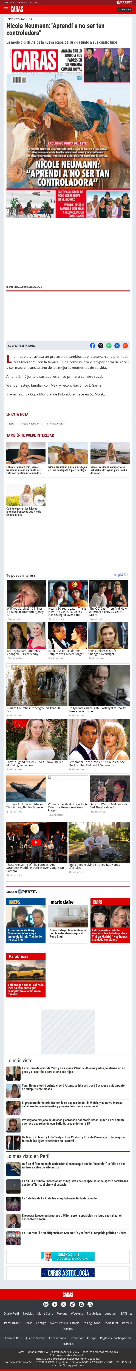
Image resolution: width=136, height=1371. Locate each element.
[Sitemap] (90, 1304)
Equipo (92, 1338)
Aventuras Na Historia (64, 1323)
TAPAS (10, 18)
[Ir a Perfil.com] (124, 3)
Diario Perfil (11, 1313)
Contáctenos (57, 1338)
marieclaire (67, 902)
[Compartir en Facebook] (92, 345)
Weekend (77, 1313)
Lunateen (111, 1313)
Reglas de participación (115, 1338)
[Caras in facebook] (54, 1304)
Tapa (11, 423)
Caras (28, 1323)
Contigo (41, 1323)
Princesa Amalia (55, 423)
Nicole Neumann (30, 423)
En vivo (126, 9)
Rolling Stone (91, 1323)
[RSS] (81, 1304)
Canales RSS (13, 1338)
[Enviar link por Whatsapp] (109, 345)
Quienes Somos (35, 1338)
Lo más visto (19, 1061)
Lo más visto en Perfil (28, 1156)
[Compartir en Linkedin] (117, 345)
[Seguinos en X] (63, 1304)
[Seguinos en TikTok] (72, 1304)
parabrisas (26, 957)
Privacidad (77, 1338)
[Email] (125, 345)
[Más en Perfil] (27, 892)
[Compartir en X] (100, 345)
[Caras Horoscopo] (68, 1276)
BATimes (126, 1313)
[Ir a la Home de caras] (17, 11)
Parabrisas (94, 1313)
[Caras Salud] (68, 1260)
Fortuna (62, 1313)
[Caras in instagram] (46, 1304)
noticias (26, 902)
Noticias (28, 1313)
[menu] (6, 9)
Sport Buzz (111, 1323)
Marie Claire (45, 1313)
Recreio (127, 1323)
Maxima (68, 1329)
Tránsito (68, 1344)
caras (110, 902)
